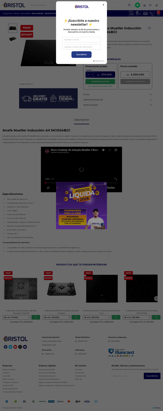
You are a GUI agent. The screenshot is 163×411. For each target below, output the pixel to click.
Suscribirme (81, 54)
